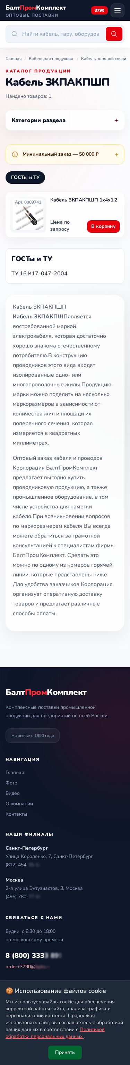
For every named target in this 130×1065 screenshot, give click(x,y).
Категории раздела (65, 120)
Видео (13, 793)
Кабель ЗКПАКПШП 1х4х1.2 (83, 200)
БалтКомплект (46, 692)
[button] (24, 865)
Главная (15, 772)
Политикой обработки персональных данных (55, 1033)
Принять (65, 1052)
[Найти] (114, 34)
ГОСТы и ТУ (25, 177)
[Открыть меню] (117, 10)
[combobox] (55, 34)
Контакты (16, 814)
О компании (19, 803)
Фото (11, 783)
